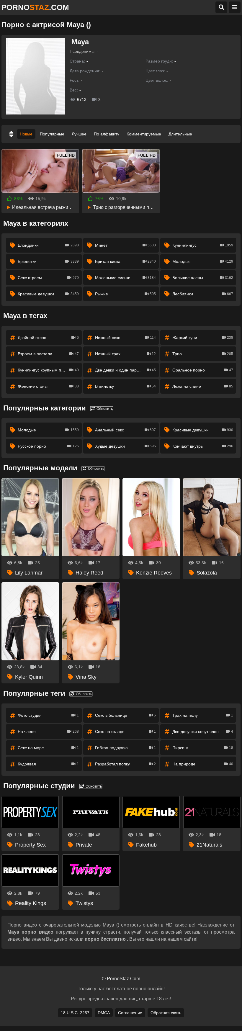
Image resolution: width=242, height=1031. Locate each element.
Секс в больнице (125, 715)
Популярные (52, 134)
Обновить (104, 409)
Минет (125, 245)
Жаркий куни (202, 337)
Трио (202, 353)
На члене (48, 731)
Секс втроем (48, 277)
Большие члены (202, 277)
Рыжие (125, 294)
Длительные (180, 134)
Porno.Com (35, 7)
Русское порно (48, 446)
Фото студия (48, 715)
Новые (26, 134)
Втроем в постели (48, 353)
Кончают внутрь (202, 446)
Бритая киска (125, 261)
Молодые (202, 261)
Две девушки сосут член (202, 731)
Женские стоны (48, 386)
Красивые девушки (48, 294)
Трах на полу (202, 715)
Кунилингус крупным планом (48, 370)
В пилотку (125, 386)
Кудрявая (48, 764)
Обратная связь (166, 1012)
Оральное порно (202, 370)
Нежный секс (125, 337)
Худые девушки (125, 446)
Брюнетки (48, 261)
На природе (202, 764)
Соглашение (130, 1012)
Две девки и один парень (125, 370)
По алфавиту (106, 134)
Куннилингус (202, 245)
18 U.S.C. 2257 (75, 1012)
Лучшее (79, 134)
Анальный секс (125, 430)
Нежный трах (125, 353)
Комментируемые (144, 134)
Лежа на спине (202, 386)
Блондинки (48, 245)
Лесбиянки (202, 294)
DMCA (104, 1012)
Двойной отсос (48, 337)
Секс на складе (125, 731)
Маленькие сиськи (125, 277)
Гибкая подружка (125, 747)
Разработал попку (125, 764)
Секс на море (48, 747)
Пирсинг (202, 747)
